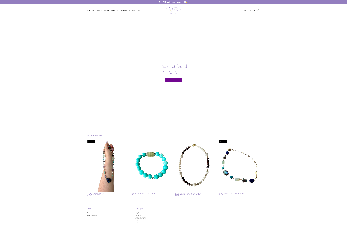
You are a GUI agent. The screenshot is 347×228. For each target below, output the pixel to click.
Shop (137, 214)
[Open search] (250, 10)
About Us (138, 215)
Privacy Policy (91, 214)
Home (137, 212)
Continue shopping (173, 80)
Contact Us (138, 220)
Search (89, 212)
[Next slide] (125, 166)
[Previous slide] (89, 166)
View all (258, 136)
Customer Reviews (140, 217)
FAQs (136, 222)
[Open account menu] (254, 10)
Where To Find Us (140, 218)
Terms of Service (92, 215)
